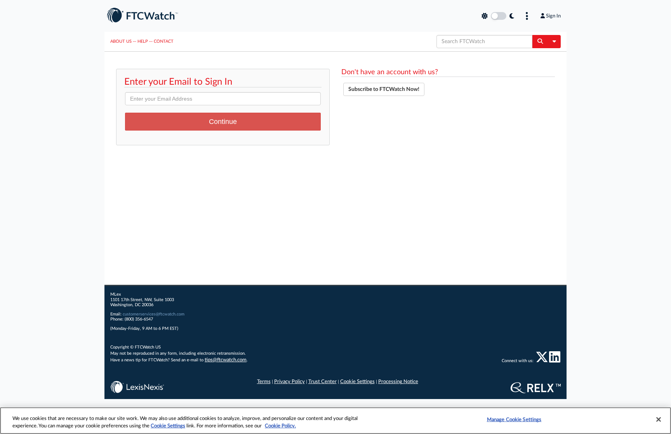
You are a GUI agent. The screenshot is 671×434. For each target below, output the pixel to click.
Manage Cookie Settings (514, 419)
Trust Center (322, 381)
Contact (164, 41)
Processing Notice (398, 381)
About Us (121, 41)
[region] (335, 420)
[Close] (658, 419)
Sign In (553, 16)
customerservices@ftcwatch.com (153, 314)
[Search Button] (540, 41)
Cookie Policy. (280, 426)
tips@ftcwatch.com (226, 360)
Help (142, 41)
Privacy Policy (289, 381)
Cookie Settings (357, 381)
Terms (264, 381)
